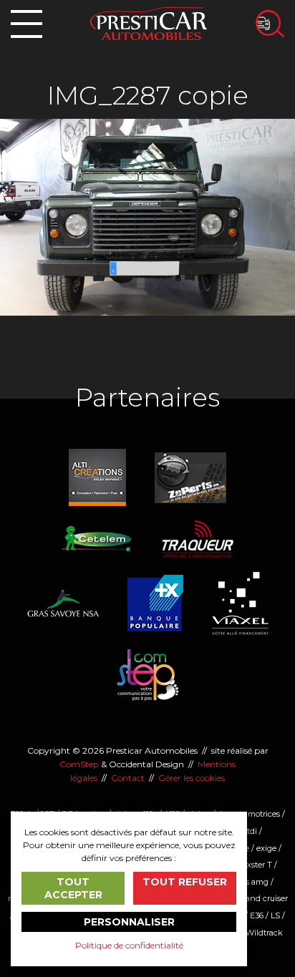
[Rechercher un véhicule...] (270, 23)
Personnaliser (129, 921)
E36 (256, 915)
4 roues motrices (249, 814)
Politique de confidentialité (129, 945)
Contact (128, 777)
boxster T (255, 865)
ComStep (79, 764)
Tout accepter (73, 888)
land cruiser (265, 898)
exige (266, 848)
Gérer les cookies (191, 777)
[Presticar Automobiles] (148, 22)
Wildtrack (264, 933)
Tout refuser (184, 881)
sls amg (254, 882)
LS (275, 915)
